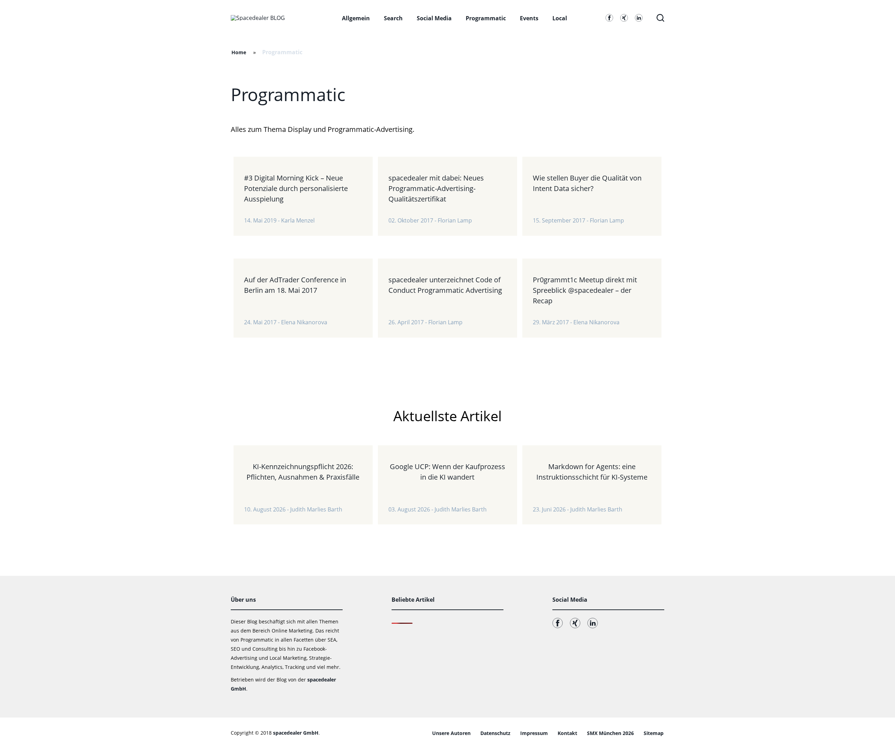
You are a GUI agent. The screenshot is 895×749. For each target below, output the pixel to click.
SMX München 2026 (610, 733)
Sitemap (654, 733)
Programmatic (486, 18)
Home (238, 52)
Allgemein (356, 18)
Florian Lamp (455, 220)
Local (559, 18)
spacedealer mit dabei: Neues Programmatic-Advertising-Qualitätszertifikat (436, 188)
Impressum (534, 733)
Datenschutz (495, 733)
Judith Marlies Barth (316, 509)
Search (393, 18)
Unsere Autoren (451, 733)
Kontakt (567, 733)
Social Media (434, 18)
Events (529, 18)
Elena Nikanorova (304, 322)
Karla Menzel (298, 220)
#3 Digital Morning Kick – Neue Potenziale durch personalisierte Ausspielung (296, 188)
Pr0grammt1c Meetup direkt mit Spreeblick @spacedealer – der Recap (585, 290)
